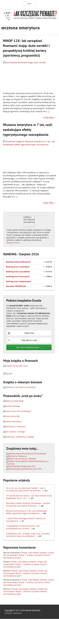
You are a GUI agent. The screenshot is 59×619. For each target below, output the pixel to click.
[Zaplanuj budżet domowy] (11, 406)
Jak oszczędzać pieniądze (29, 14)
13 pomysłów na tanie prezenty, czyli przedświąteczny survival (23, 527)
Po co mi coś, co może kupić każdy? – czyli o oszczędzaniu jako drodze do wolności (26, 489)
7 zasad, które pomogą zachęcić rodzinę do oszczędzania (25, 519)
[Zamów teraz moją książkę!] (15, 366)
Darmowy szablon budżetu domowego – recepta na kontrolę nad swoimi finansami (28, 504)
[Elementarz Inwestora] (14, 426)
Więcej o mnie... (13, 242)
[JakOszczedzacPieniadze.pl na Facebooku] (26, 453)
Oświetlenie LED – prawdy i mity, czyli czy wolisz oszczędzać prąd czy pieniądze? (28, 534)
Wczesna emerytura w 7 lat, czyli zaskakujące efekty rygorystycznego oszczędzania (27, 129)
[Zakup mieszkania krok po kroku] (12, 421)
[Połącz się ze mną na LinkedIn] (21, 458)
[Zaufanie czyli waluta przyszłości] (19, 387)
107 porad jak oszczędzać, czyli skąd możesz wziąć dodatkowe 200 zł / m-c (29, 497)
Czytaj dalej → (49, 117)
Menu (29, 4)
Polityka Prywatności (13, 613)
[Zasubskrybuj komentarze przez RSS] (24, 469)
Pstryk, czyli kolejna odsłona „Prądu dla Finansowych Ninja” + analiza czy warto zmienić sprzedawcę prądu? (28, 555)
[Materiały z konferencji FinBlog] (18, 437)
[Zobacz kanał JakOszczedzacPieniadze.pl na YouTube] (29, 464)
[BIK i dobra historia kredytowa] (11, 416)
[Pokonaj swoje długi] (13, 401)
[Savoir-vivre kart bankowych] (17, 411)
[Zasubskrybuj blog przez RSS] (20, 466)
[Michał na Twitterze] (16, 456)
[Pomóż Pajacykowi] (7, 373)
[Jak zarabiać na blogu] (14, 431)
